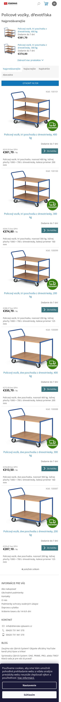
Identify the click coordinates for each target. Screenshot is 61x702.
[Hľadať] (39, 4)
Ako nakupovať (8, 589)
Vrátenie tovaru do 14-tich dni (16, 611)
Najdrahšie (44, 68)
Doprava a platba (10, 607)
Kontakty (5, 596)
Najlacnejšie (30, 68)
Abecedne (8, 74)
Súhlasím (29, 694)
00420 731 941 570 (15, 630)
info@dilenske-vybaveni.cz (19, 626)
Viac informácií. (25, 677)
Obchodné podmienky (12, 592)
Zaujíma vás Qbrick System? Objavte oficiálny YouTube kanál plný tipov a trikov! (28, 650)
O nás (4, 600)
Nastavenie (29, 685)
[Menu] (54, 4)
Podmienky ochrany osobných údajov (19, 603)
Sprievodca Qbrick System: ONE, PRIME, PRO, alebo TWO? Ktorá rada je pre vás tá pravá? (29, 657)
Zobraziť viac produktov (29, 60)
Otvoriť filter (30, 83)
